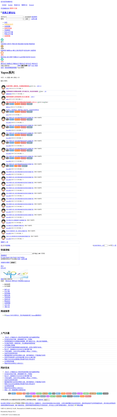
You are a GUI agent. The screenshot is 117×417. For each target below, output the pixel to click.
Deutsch (31, 5)
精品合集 (7, 295)
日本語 (4, 5)
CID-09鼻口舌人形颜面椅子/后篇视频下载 (16, 220)
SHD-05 (12, 142)
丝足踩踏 (7, 293)
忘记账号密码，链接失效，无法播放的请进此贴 (17, 86)
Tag (7, 104)
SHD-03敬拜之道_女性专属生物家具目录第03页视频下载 (19, 198)
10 (100, 245)
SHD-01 (12, 158)
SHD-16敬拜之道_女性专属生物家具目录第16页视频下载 (19, 117)
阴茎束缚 (43, 396)
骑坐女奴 (59, 396)
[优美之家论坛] (8, 12)
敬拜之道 (17, 104)
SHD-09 (12, 127)
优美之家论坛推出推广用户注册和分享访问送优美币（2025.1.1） (21, 102)
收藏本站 (9, 1)
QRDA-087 (76, 396)
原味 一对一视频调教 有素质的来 (15, 390)
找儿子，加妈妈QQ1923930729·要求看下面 (18, 349)
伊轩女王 (15, 281)
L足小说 (7, 305)
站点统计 (4, 403)
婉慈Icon (9, 50)
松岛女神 (27, 50)
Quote (14, 257)
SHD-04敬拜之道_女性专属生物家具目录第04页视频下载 (19, 204)
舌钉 (38, 396)
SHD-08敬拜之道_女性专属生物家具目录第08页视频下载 (19, 177)
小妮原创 (33, 50)
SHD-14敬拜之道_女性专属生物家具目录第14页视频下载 (19, 133)
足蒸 (54, 393)
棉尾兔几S (88, 396)
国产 (29, 65)
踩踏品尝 (68, 393)
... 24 (102, 245)
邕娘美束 (32, 44)
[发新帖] (7, 245)
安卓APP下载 (8, 32)
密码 (2, 19)
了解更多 (40, 399)
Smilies (22, 257)
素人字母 (45, 393)
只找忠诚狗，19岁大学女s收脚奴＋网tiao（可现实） (21, 351)
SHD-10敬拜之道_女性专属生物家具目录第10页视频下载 (19, 164)
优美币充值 (8, 28)
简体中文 (17, 5)
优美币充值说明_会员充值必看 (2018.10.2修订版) (18, 96)
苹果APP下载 (8, 34)
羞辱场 (63, 393)
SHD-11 (12, 119)
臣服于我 (52, 396)
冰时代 (9, 44)
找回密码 (34, 17)
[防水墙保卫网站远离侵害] (76, 405)
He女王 (33, 57)
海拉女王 (35, 63)
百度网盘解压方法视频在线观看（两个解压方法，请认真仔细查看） (22, 91)
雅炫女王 (16, 63)
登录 (18, 259)
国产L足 (7, 289)
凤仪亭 (21, 50)
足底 (24, 393)
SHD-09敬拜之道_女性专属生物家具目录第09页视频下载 (19, 171)
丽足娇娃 (21, 44)
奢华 (50, 393)
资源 (36, 65)
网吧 (34, 396)
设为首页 (4, 1)
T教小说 (7, 307)
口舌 (16, 166)
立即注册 (34, 19)
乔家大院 (15, 44)
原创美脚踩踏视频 (11, 67)
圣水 (8, 301)
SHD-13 (12, 111)
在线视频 (7, 26)
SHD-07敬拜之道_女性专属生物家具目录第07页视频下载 (19, 182)
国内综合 (4, 57)
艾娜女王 (16, 57)
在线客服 (7, 36)
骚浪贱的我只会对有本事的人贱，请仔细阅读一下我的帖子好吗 (24, 355)
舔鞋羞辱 (19, 393)
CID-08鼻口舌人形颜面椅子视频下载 (15, 225)
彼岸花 (28, 57)
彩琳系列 (4, 50)
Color (3, 257)
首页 (5, 22)
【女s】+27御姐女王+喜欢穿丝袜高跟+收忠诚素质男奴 (22, 337)
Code (18, 257)
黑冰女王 (8, 281)
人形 (19, 166)
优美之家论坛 (29, 403)
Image (7, 257)
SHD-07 (12, 135)
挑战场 (74, 393)
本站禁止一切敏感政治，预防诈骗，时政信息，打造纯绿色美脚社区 (22, 110)
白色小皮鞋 (93, 393)
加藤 (48, 396)
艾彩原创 (4, 44)
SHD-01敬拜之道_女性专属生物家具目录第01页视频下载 (19, 214)
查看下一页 (4, 242)
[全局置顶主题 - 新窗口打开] (3, 89)
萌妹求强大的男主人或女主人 (13, 363)
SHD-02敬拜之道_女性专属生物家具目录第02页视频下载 (19, 209)
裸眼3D (58, 393)
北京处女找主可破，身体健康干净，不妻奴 (18, 339)
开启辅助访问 (5, 8)
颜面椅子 (24, 166)
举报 (8, 403)
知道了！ (46, 399)
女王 (32, 65)
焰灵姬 (26, 44)
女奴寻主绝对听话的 (11, 353)
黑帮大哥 (99, 393)
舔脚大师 (32, 393)
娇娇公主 (8, 107)
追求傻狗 (80, 393)
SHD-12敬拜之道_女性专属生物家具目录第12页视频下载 (19, 148)
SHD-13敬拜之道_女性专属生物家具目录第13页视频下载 (19, 140)
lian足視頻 (22, 57)
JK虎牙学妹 (29, 396)
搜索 (19, 65)
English (10, 5)
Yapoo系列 (8, 122)
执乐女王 (28, 63)
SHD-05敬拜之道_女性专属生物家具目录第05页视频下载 (19, 193)
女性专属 (23, 104)
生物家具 (29, 104)
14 (40, 86)
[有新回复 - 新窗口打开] (3, 120)
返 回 (2, 245)
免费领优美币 (8, 24)
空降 (28, 393)
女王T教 (7, 291)
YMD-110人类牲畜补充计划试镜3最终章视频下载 (18, 236)
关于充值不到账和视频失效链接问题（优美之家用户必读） (23, 347)
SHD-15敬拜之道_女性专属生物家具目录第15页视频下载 (19, 125)
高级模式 (4, 255)
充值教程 (7, 30)
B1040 (64, 396)
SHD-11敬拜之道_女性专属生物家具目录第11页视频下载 (19, 156)
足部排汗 (39, 393)
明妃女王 (22, 63)
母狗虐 (82, 396)
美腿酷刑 (86, 393)
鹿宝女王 (4, 63)
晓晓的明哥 (9, 93)
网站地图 (80, 405)
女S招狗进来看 (9, 361)
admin (7, 88)
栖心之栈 (16, 50)
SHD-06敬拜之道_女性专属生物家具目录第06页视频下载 (19, 188)
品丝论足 (27, 281)
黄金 (5, 301)
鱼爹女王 (10, 63)
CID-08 (11, 166)
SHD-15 (12, 104)
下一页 (114, 245)
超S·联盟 (10, 57)
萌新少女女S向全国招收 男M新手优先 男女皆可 (19, 359)
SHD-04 (12, 150)
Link (11, 257)
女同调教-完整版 (9, 345)
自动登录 (28, 17)
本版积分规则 (5, 262)
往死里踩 (69, 396)
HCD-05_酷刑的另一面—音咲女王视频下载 (16, 231)
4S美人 (13, 393)
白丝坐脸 (105, 393)
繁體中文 (24, 5)
